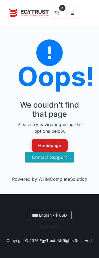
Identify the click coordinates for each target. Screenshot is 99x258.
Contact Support (49, 157)
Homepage (49, 145)
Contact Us (49, 226)
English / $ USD (52, 215)
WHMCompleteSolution (62, 179)
